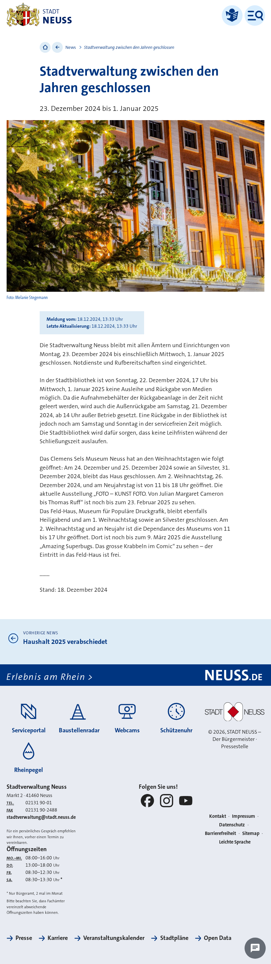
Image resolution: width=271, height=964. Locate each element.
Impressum (243, 816)
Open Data (217, 938)
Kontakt (217, 816)
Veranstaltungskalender (113, 938)
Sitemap (250, 833)
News (70, 47)
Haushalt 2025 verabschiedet (65, 641)
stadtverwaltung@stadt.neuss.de (41, 817)
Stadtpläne (174, 938)
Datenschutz (232, 825)
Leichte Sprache (235, 842)
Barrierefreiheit (220, 833)
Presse (24, 938)
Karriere (58, 938)
